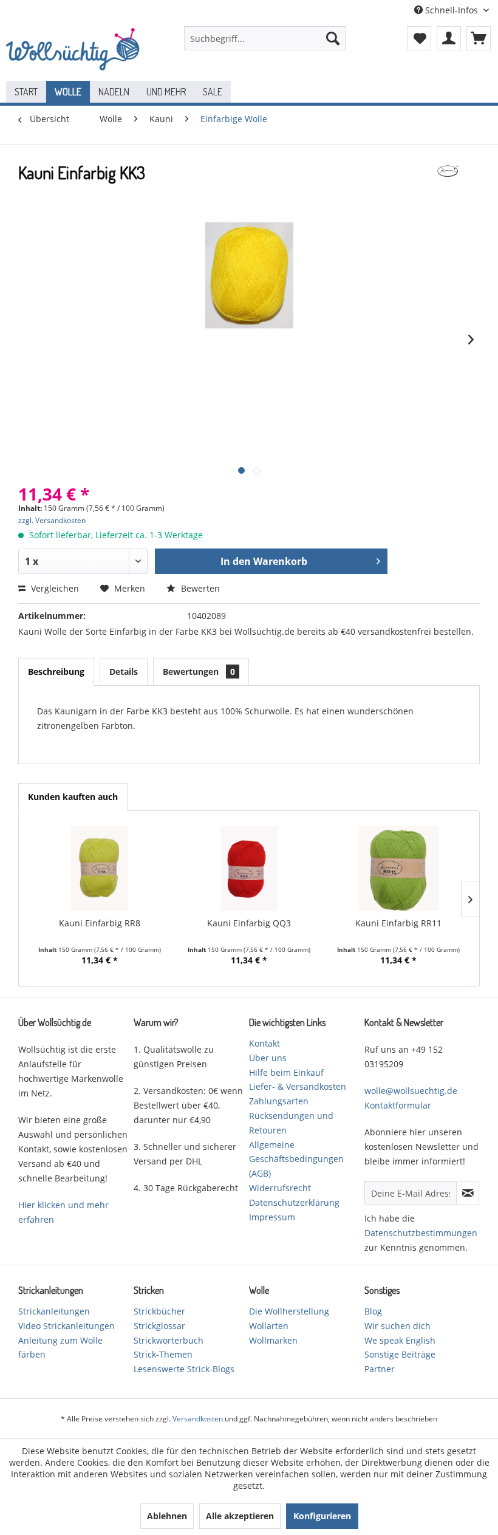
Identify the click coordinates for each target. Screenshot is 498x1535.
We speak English (399, 1340)
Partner (379, 1369)
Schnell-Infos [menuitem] (451, 10)
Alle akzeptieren (240, 1516)
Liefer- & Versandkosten (297, 1086)
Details (123, 671)
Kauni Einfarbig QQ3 (249, 923)
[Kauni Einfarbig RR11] (398, 868)
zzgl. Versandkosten (52, 520)
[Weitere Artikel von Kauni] (448, 184)
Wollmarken (273, 1340)
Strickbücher (159, 1311)
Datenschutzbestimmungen (420, 1233)
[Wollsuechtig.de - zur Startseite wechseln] (75, 50)
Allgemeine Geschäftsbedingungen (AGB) (296, 1159)
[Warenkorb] (478, 38)
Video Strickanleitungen (66, 1326)
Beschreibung (56, 671)
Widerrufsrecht (280, 1188)
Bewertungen (199, 671)
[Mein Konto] (449, 38)
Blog (373, 1311)
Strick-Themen (163, 1354)
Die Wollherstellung (289, 1311)
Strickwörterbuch (168, 1340)
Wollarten (268, 1326)
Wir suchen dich (397, 1326)
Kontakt (264, 1043)
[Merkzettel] (419, 38)
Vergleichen (54, 588)
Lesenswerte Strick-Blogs (184, 1369)
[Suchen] (333, 38)
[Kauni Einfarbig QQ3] (249, 868)
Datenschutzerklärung (294, 1202)
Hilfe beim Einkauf (286, 1072)
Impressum (272, 1217)
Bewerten (199, 588)
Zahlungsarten (279, 1101)
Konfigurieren (322, 1516)
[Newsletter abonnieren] (467, 1193)
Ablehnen (167, 1516)
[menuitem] (265, 38)
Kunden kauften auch (73, 796)
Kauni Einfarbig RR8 (99, 923)
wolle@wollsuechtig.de (410, 1090)
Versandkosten (197, 1419)
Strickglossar (159, 1326)
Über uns (268, 1058)
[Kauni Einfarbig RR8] (99, 868)
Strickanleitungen (54, 1311)
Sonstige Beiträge (399, 1354)
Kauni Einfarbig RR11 (398, 923)
